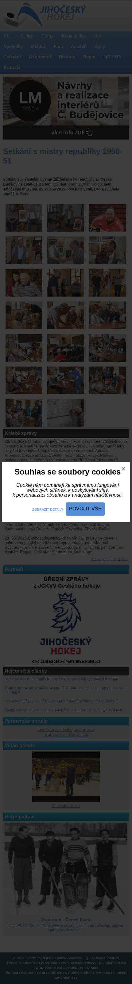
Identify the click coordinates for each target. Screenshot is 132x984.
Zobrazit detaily (47, 509)
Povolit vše (85, 508)
